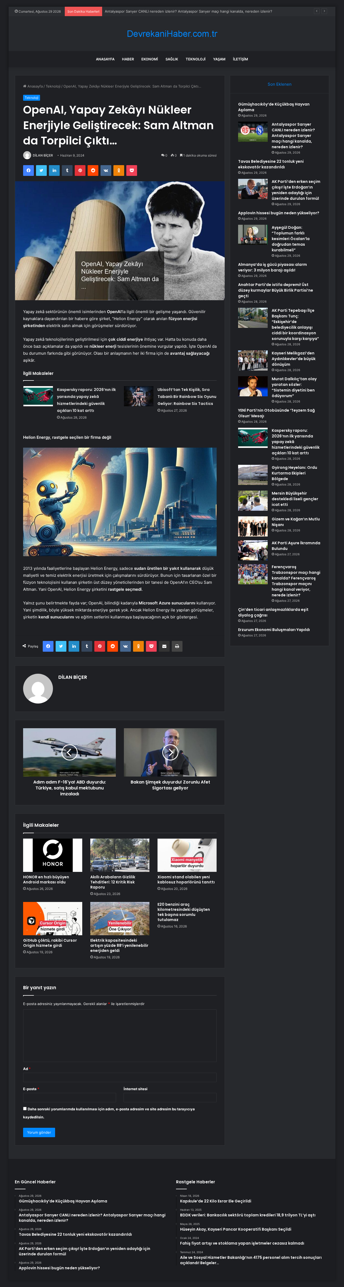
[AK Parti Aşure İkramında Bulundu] (253, 550)
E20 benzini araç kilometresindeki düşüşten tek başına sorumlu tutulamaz (183, 912)
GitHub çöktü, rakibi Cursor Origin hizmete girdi (50, 943)
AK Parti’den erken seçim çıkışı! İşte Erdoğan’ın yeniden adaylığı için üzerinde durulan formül (296, 190)
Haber (128, 59)
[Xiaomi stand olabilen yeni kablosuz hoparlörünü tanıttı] (187, 855)
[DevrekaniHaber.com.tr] (172, 33)
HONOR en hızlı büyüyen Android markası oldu (46, 879)
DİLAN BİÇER (43, 155)
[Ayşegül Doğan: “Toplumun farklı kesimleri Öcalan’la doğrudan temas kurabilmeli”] (253, 235)
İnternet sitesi (136, 1089)
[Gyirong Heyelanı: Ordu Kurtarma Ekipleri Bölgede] (253, 475)
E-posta (31, 1089)
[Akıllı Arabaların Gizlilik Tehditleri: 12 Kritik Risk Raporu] (119, 855)
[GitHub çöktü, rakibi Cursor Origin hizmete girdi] (52, 918)
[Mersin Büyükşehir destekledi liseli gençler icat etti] (253, 501)
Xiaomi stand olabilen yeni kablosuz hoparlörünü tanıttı (186, 879)
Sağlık (172, 59)
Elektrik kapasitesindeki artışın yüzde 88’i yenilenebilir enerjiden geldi (119, 945)
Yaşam (219, 59)
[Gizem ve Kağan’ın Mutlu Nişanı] (253, 526)
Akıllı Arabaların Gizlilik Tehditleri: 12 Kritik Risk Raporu (112, 882)
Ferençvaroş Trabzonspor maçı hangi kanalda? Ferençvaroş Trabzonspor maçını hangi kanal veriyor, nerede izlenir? (296, 581)
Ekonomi (149, 59)
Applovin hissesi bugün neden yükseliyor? (278, 213)
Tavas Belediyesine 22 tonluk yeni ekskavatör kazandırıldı (152, 11)
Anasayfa (105, 59)
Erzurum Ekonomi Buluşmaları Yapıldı (274, 629)
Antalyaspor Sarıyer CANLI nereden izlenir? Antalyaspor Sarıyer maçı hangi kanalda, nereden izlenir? (293, 136)
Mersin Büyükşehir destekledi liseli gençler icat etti (295, 499)
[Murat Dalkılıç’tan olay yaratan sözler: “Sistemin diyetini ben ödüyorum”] (253, 386)
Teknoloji (196, 59)
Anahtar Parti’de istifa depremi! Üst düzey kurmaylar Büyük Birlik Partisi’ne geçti (275, 290)
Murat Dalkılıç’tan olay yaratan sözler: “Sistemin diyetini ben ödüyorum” (294, 387)
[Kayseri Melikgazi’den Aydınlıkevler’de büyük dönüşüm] (253, 360)
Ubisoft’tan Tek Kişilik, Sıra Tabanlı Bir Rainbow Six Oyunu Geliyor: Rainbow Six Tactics (186, 396)
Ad (27, 1069)
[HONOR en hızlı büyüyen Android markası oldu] (52, 855)
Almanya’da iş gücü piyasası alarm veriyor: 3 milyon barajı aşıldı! (272, 267)
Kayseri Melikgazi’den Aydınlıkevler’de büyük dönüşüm (294, 358)
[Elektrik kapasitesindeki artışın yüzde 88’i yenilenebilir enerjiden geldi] (119, 918)
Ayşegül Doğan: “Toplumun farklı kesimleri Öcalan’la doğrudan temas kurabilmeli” (291, 239)
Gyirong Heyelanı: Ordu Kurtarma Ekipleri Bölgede (294, 473)
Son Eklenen (280, 84)
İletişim (240, 59)
